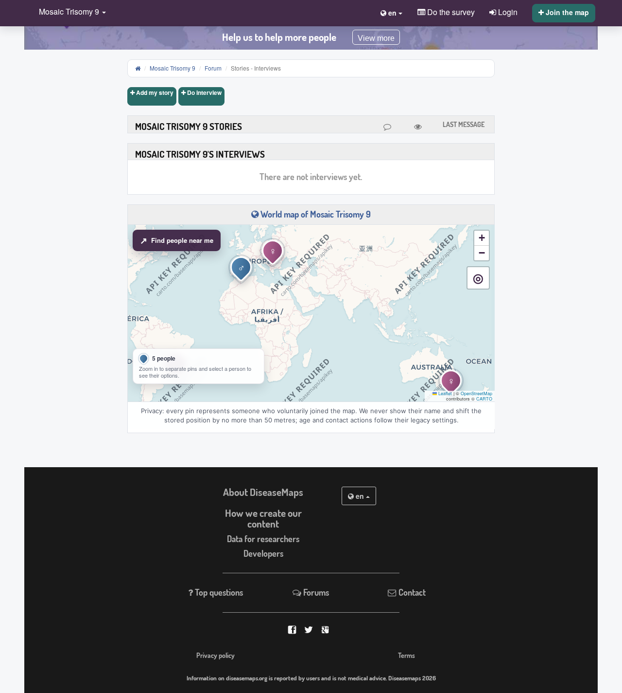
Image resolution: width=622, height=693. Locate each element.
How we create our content (263, 518)
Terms (406, 655)
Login (507, 11)
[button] (70, 12)
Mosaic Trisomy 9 (172, 68)
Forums (315, 592)
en (360, 496)
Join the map (566, 12)
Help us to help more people (279, 37)
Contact (411, 592)
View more (376, 38)
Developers (263, 553)
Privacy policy (215, 655)
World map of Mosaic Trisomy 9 (315, 214)
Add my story (154, 92)
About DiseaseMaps (263, 492)
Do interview (204, 92)
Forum (213, 68)
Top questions (218, 592)
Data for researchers (263, 538)
